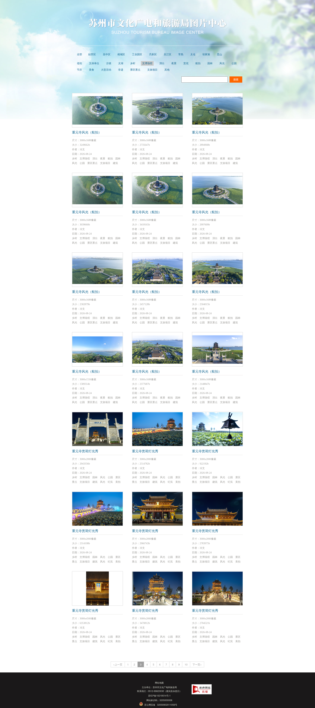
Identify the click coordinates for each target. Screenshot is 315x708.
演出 (161, 63)
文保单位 (94, 63)
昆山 (219, 54)
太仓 (192, 54)
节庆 (79, 69)
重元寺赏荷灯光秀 (85, 451)
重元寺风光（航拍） (87, 132)
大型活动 (106, 69)
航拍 (198, 63)
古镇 (108, 63)
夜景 (173, 63)
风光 (222, 63)
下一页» (197, 664)
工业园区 (137, 54)
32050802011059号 (167, 704)
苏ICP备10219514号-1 (159, 695)
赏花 (185, 63)
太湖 (120, 63)
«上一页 (117, 664)
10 (186, 664)
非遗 (120, 69)
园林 (210, 63)
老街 (79, 63)
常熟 (180, 54)
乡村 (132, 63)
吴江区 (167, 54)
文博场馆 (147, 63)
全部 (79, 54)
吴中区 (106, 54)
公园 (234, 63)
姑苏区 (92, 54)
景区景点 (135, 69)
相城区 (121, 54)
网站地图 (159, 682)
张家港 (206, 54)
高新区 (153, 54)
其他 (167, 69)
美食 (91, 69)
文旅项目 (152, 69)
